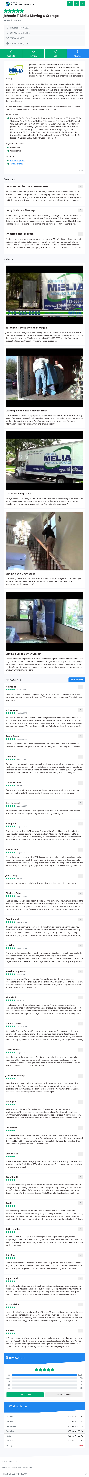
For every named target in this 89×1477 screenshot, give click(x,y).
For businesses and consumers (17, 1467)
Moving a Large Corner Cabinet (23, 653)
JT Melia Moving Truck (18, 493)
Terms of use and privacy (14, 1474)
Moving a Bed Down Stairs (20, 573)
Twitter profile (16, 164)
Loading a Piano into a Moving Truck (26, 410)
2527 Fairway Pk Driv (20, 33)
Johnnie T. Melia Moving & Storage (31, 15)
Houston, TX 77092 (19, 27)
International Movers (19, 234)
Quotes (77, 55)
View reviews (25, 1394)
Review (33, 55)
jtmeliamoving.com (19, 43)
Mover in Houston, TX (15, 20)
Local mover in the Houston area (27, 186)
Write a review (64, 1394)
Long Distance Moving (20, 210)
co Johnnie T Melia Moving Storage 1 (26, 327)
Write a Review (76, 679)
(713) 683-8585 (17, 38)
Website (11, 55)
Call (55, 55)
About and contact (12, 1461)
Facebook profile (17, 160)
